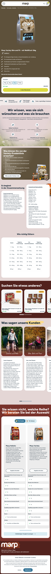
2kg (10, 82)
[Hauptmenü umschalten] (3, 3)
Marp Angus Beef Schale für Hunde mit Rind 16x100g (11, 309)
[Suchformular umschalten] (44, 3)
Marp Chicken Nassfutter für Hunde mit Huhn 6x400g (34, 309)
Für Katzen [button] (32, 421)
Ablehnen (19, 569)
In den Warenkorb (25, 90)
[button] (48, 302)
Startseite (3, 8)
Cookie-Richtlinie (33, 566)
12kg (14, 82)
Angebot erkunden (14, 470)
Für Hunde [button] (21, 421)
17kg (5, 82)
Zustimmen (28, 570)
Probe (19, 82)
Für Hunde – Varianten (11, 8)
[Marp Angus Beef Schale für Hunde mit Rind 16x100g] (12, 298)
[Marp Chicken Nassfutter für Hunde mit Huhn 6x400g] (35, 298)
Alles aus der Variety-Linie (12, 176)
